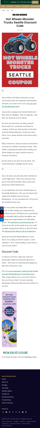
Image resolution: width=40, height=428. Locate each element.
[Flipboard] (6, 412)
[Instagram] (9, 412)
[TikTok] (16, 412)
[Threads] (26, 412)
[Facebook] (3, 412)
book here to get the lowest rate (22, 222)
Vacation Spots (23, 14)
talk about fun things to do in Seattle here (20, 231)
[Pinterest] (13, 412)
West (12, 10)
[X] (19, 412)
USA (8, 10)
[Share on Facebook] (2, 208)
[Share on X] (2, 212)
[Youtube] (22, 412)
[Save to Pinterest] (2, 216)
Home (3, 10)
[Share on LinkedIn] (2, 219)
